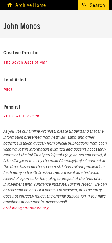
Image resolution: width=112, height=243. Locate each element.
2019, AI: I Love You (22, 115)
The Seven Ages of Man (25, 61)
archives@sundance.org (26, 208)
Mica (8, 89)
